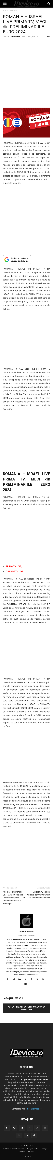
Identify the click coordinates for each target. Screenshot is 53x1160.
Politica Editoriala (31, 1146)
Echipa (44, 1149)
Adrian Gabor (14, 37)
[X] (38, 979)
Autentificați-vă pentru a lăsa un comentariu (26, 1008)
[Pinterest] (26, 979)
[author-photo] (26, 927)
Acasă (5, 10)
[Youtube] (26, 984)
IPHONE (31, 1151)
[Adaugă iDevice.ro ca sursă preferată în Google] (26, 259)
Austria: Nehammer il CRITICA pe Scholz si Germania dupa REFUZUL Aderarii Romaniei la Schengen (14, 898)
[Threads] (34, 1135)
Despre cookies (33, 1149)
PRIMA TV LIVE (13, 566)
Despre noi (17, 1146)
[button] (4, 4)
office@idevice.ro (33, 1108)
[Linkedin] (20, 979)
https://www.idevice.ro (26, 935)
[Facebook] (8, 979)
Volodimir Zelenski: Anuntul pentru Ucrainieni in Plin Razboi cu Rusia (38, 895)
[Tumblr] (32, 979)
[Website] (44, 979)
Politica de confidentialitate (14, 1149)
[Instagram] (14, 979)
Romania (13, 10)
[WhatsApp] (19, 1135)
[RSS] (30, 1128)
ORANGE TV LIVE (14, 571)
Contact (22, 1151)
